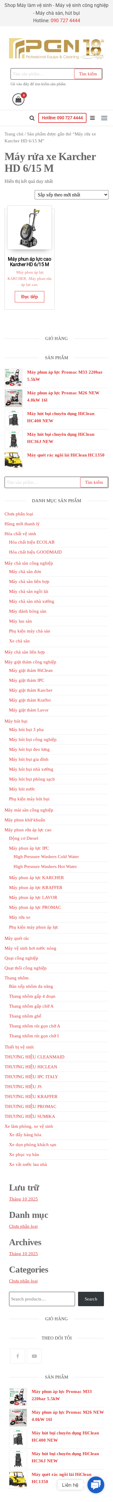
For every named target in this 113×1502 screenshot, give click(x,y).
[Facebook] (17, 1356)
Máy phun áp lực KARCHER (36, 877)
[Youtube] (34, 1356)
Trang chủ (14, 134)
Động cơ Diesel (23, 838)
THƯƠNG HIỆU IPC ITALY (31, 1076)
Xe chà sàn (19, 641)
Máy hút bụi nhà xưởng (31, 769)
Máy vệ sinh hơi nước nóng (30, 948)
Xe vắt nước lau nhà (28, 1164)
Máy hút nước (22, 789)
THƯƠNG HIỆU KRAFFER (31, 1096)
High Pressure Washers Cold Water (46, 856)
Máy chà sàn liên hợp (29, 581)
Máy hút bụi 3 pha (26, 729)
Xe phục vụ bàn (24, 1154)
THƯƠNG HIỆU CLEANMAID (34, 1056)
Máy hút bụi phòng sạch (32, 779)
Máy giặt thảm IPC (26, 680)
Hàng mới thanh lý (22, 523)
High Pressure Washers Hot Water (45, 866)
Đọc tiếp (29, 296)
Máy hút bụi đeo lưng (29, 749)
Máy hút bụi (16, 721)
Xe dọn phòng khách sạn (32, 1144)
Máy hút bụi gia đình (29, 759)
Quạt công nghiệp (21, 958)
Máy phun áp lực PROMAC (35, 907)
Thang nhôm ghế (25, 1016)
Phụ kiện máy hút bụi (29, 799)
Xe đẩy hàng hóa (25, 1134)
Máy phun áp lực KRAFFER (35, 887)
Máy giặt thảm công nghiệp (30, 662)
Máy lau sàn (20, 621)
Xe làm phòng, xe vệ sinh (29, 1126)
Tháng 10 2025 (23, 1199)
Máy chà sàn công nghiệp (29, 563)
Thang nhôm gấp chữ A (31, 1006)
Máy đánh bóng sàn (27, 611)
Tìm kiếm (88, 73)
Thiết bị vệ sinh (19, 1047)
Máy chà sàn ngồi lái (28, 591)
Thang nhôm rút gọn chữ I (34, 1035)
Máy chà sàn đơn (25, 571)
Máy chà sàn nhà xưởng (31, 601)
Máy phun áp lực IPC (29, 848)
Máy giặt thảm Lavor (29, 710)
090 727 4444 (65, 20)
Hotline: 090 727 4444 (62, 117)
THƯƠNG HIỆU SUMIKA (30, 1116)
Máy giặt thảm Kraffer (30, 700)
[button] (104, 118)
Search (91, 1299)
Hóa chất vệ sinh (20, 533)
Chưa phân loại (19, 513)
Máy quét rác (17, 938)
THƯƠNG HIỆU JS (23, 1086)
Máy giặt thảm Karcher (30, 690)
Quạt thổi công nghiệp (26, 968)
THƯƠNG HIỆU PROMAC (30, 1106)
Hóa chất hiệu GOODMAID (35, 552)
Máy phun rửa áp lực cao (28, 829)
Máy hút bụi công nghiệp (33, 739)
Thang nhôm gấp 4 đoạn (32, 996)
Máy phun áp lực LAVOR (33, 897)
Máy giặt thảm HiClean (31, 670)
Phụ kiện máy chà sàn (29, 631)
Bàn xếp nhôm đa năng (31, 986)
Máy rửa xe (19, 917)
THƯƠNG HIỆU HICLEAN (31, 1066)
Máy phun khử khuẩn (25, 820)
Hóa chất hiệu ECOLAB (32, 542)
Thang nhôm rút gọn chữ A (34, 1026)
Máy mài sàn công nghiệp (29, 810)
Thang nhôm (17, 978)
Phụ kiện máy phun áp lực (33, 927)
